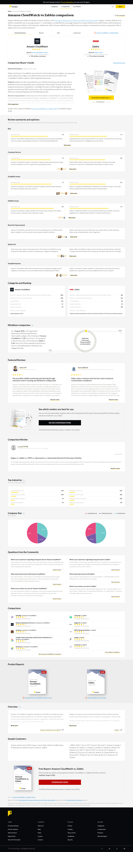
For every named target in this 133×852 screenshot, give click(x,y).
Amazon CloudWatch (37, 46)
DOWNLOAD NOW (60, 782)
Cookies (70, 829)
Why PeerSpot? (121, 15)
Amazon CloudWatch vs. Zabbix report (23, 797)
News (39, 833)
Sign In (120, 6)
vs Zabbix (80, 615)
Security (70, 840)
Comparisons (77, 33)
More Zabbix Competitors (112, 652)
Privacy (70, 826)
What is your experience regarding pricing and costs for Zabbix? (89, 559)
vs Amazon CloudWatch (26, 615)
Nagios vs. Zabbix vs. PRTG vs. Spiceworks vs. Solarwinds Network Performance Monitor (46, 458)
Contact (40, 840)
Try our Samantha (67, 2)
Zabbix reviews (98, 52)
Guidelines (71, 836)
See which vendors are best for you (56, 409)
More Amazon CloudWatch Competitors (50, 654)
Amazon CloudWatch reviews (40, 52)
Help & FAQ (11, 836)
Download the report (119, 63)
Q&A (58, 33)
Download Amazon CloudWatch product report (38, 698)
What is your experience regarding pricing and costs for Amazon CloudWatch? (36, 559)
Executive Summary (20, 33)
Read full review (54, 399)
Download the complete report (100, 97)
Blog (39, 829)
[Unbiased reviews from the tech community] (14, 6)
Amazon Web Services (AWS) (50, 730)
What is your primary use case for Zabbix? (82, 586)
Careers (40, 836)
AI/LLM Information (14, 840)
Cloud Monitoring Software (74, 800)
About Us (41, 826)
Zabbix (95, 46)
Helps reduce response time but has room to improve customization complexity (92, 379)
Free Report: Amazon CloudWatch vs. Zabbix (61, 768)
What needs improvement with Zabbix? (82, 574)
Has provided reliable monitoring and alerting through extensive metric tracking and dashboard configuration (34, 379)
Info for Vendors (13, 829)
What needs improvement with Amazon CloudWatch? (28, 574)
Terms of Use (72, 833)
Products (100, 833)
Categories (100, 826)
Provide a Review (13, 826)
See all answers (57, 569)
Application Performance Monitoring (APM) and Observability (76, 20)
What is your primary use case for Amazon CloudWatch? (29, 588)
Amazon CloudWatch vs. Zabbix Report (107, 33)
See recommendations (60, 423)
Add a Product (12, 833)
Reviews (41, 33)
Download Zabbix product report (97, 698)
